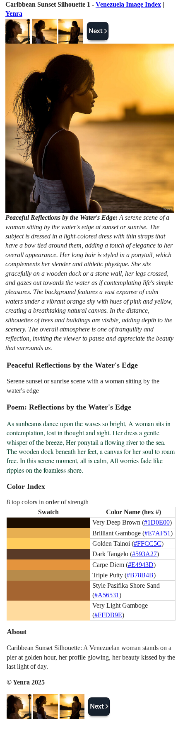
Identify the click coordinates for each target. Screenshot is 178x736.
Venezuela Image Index (128, 4)
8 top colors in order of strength (48, 501)
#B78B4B (140, 575)
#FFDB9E (108, 614)
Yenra (13, 13)
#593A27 (144, 553)
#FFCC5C (147, 543)
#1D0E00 (157, 522)
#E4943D (141, 564)
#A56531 (106, 595)
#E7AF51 (157, 533)
